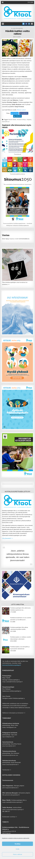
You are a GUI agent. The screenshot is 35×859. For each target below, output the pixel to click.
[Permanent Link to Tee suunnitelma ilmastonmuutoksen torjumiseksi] (17, 180)
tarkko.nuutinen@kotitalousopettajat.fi (13, 809)
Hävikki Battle (12, 119)
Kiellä (17, 849)
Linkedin (18, 116)
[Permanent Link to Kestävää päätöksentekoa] (17, 164)
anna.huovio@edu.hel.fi (9, 746)
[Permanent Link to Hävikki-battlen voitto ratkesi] (17, 48)
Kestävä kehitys (21, 119)
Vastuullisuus (6, 121)
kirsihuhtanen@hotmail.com (10, 755)
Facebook (24, 113)
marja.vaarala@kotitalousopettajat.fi (12, 681)
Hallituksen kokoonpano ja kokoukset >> (13, 713)
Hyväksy (17, 844)
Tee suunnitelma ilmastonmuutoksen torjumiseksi (17, 184)
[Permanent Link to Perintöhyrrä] (17, 140)
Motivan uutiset (21, 110)
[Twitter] (23, 24)
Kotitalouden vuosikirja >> (9, 816)
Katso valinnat (17, 854)
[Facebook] (26, 24)
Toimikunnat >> (6, 770)
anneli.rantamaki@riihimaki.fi (10, 764)
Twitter (15, 113)
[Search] (32, 24)
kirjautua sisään (14, 238)
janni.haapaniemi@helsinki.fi (10, 787)
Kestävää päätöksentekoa (17, 174)
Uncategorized (18, 28)
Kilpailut (29, 119)
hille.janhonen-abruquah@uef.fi (11, 795)
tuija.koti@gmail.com (8, 736)
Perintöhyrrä (17, 154)
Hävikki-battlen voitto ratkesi (17, 32)
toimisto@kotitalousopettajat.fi (11, 665)
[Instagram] (29, 24)
